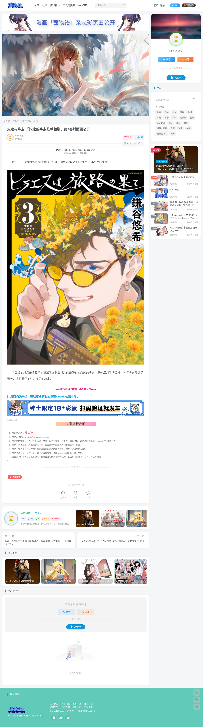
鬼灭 (171, 154)
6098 (31, 519)
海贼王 (183, 149)
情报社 (53, 5)
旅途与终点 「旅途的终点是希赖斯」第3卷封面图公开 (48, 129)
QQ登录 (77, 627)
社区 (44, 5)
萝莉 (178, 154)
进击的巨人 (162, 165)
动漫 (190, 144)
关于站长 (66, 704)
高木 (180, 160)
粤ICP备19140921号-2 (86, 711)
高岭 (173, 165)
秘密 (166, 149)
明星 (192, 149)
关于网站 (54, 704)
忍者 (173, 160)
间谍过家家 (162, 160)
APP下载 (83, 5)
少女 (174, 144)
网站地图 (88, 706)
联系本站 (77, 704)
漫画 (159, 144)
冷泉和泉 (19, 135)
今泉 (188, 160)
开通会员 (190, 5)
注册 (162, 5)
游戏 (182, 144)
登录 (156, 5)
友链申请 (54, 706)
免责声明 (66, 706)
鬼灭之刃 (161, 154)
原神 (166, 144)
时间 (159, 149)
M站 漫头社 (70, 711)
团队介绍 (88, 704)
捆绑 (186, 154)
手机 (174, 149)
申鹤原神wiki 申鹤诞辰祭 (182, 208)
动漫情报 (26, 121)
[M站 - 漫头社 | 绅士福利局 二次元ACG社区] (17, 709)
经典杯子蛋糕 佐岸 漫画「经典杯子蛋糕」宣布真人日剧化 (184, 236)
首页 (36, 5)
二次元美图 (69, 5)
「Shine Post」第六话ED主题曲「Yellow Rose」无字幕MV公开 (184, 249)
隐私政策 (77, 706)
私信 (140, 137)
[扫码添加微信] (196, 700)
